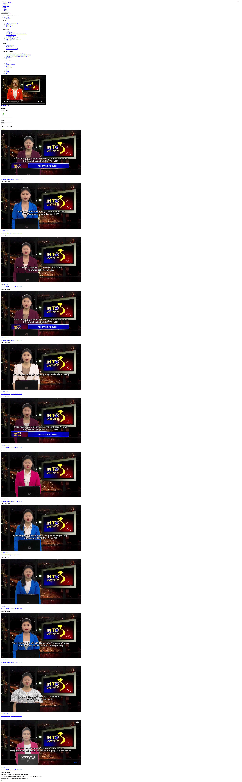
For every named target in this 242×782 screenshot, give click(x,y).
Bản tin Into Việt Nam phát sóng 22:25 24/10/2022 (11, 394)
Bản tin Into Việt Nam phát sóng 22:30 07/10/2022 (11, 662)
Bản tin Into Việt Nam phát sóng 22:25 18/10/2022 (11, 501)
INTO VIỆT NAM (5, 105)
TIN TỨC (5, 58)
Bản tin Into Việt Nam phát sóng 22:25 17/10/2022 (11, 555)
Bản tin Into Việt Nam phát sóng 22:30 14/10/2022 (11, 608)
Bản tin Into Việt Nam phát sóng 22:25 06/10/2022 (11, 716)
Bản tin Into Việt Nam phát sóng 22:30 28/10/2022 (11, 179)
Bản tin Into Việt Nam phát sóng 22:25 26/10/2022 (11, 286)
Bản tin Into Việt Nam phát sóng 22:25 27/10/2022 (11, 233)
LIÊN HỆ (5, 73)
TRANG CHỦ (6, 17)
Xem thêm (3, 129)
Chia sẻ (2, 123)
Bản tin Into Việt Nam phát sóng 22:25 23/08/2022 (11, 769)
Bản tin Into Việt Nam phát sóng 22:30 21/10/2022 (11, 447)
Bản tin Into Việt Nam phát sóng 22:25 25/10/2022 (11, 340)
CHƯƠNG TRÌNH (7, 18)
